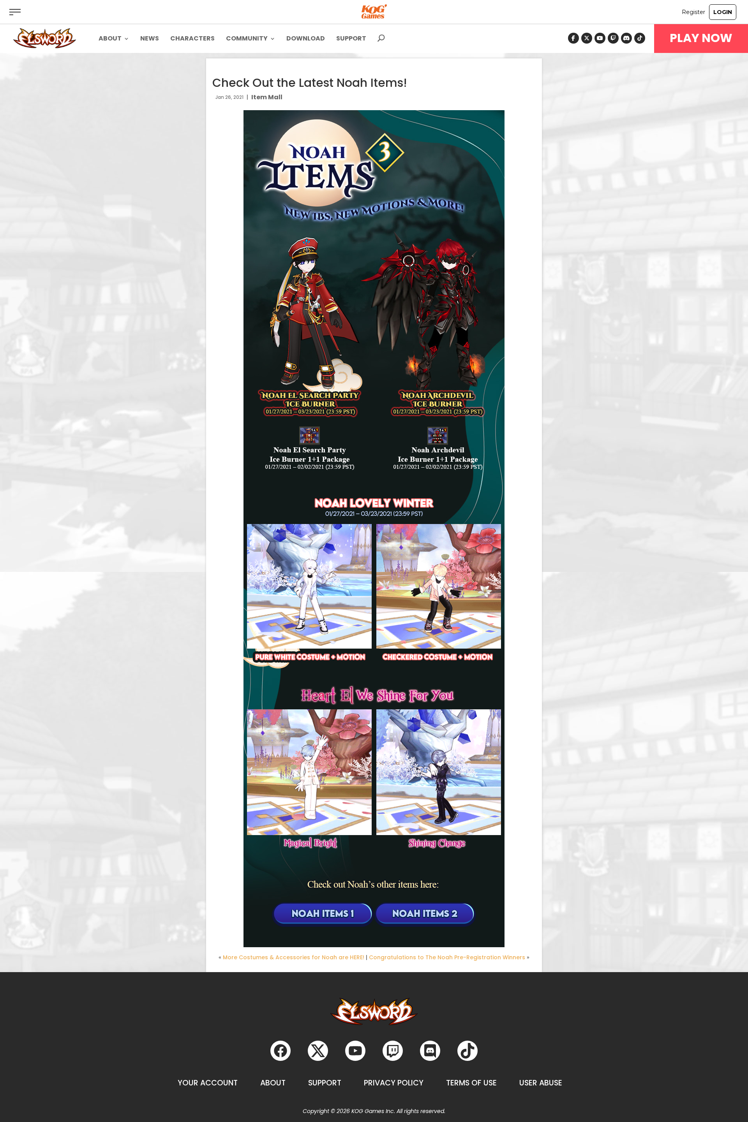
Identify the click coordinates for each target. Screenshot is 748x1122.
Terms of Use (471, 1083)
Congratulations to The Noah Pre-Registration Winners (447, 957)
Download (305, 39)
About (273, 1083)
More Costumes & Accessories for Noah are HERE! (293, 957)
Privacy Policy (393, 1083)
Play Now (701, 38)
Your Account (208, 1083)
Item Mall (266, 97)
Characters (192, 39)
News (149, 39)
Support (351, 39)
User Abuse (540, 1083)
